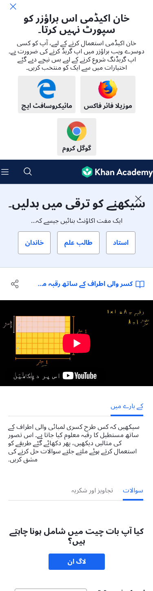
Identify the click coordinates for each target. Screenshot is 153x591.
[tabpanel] (76, 440)
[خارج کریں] (13, 6)
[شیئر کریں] (15, 284)
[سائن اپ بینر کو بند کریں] (138, 199)
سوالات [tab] (133, 490)
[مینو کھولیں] (5, 172)
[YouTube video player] (76, 343)
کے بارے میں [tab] (127, 406)
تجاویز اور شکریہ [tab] (92, 490)
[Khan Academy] (114, 172)
